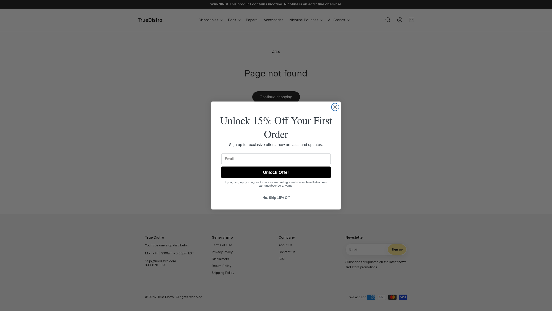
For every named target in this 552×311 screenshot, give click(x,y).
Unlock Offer (276, 172)
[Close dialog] (335, 107)
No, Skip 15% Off (276, 198)
